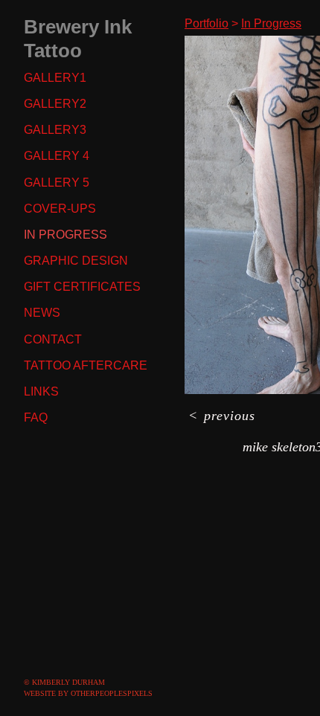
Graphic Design (76, 260)
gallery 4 (56, 155)
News (42, 312)
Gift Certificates (82, 286)
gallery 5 (56, 182)
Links (41, 391)
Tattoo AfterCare (85, 365)
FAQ (36, 417)
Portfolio (206, 23)
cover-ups (60, 208)
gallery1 (55, 77)
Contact (53, 339)
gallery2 (55, 103)
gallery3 (55, 129)
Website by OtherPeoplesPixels (88, 693)
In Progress (65, 234)
